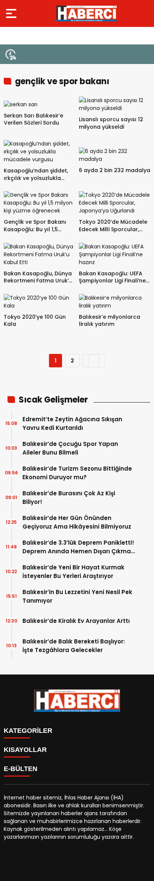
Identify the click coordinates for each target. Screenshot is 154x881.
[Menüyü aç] (12, 13)
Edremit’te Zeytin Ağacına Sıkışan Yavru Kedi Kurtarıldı (72, 423)
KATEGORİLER (28, 730)
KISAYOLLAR (25, 749)
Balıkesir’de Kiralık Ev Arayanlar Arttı (76, 621)
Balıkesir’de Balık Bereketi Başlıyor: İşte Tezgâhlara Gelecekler (73, 645)
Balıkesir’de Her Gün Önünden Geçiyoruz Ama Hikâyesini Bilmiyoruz (76, 522)
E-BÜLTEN (20, 769)
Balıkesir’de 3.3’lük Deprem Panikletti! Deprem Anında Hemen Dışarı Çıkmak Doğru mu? (78, 547)
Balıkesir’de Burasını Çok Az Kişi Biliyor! (68, 497)
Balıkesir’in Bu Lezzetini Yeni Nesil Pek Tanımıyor (77, 596)
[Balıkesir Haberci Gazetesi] (86, 13)
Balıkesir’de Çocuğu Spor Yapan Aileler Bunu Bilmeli (70, 448)
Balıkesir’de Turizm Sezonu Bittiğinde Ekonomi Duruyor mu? (77, 473)
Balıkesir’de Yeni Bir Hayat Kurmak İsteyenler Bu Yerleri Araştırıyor (73, 571)
